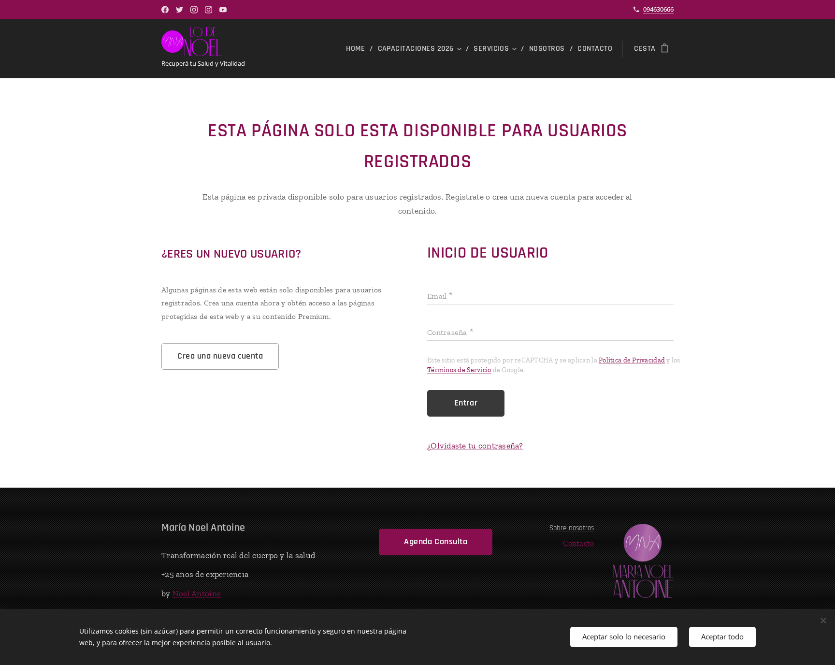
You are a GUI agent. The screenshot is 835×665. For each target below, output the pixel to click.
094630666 (658, 9)
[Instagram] (194, 9)
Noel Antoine (197, 593)
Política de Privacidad (632, 360)
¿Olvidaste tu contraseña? (475, 445)
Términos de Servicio (459, 370)
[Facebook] (165, 9)
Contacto (578, 543)
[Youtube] (223, 9)
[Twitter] (179, 9)
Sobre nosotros (571, 528)
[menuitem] (358, 49)
